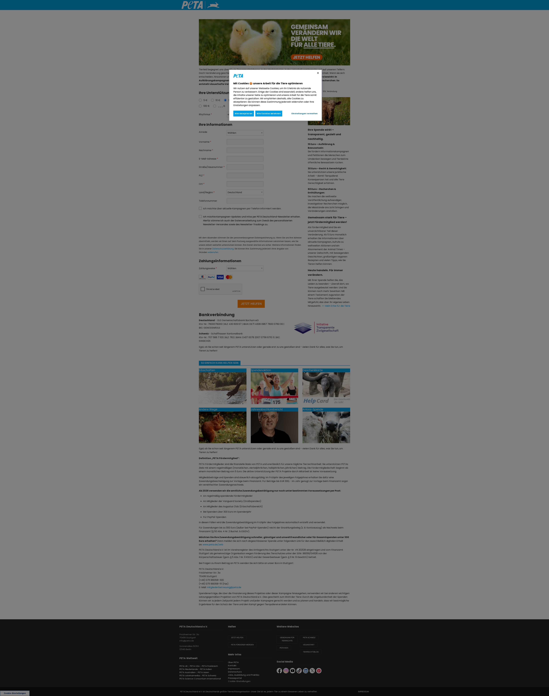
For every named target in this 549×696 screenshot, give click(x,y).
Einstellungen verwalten (305, 113)
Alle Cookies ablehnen (269, 113)
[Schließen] (318, 73)
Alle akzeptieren (243, 113)
